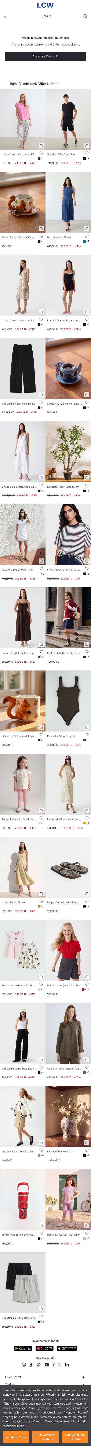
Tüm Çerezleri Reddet (45, 1437)
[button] (41, 145)
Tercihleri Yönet (16, 1437)
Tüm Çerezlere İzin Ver (75, 1437)
